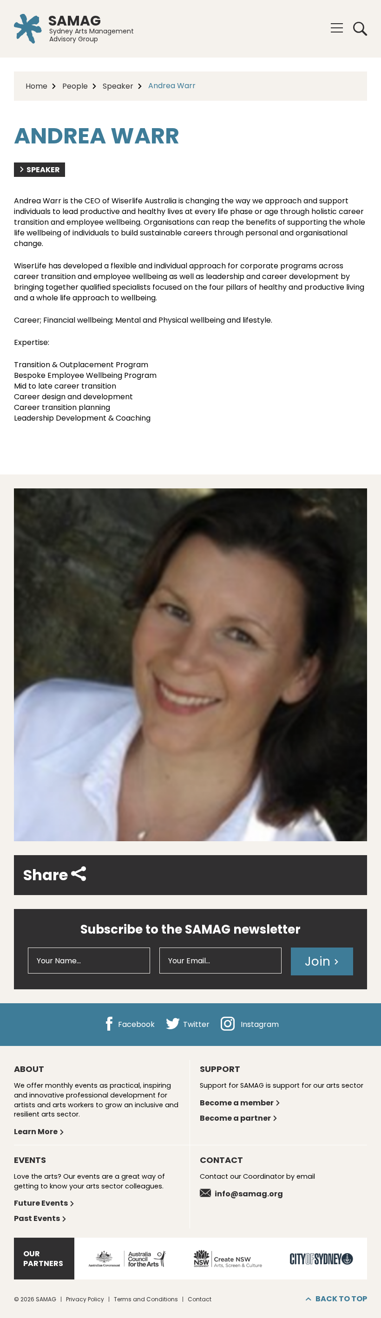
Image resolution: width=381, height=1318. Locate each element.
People (75, 86)
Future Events (41, 1203)
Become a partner (235, 1118)
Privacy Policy (85, 1299)
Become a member (237, 1102)
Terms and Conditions (146, 1299)
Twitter (195, 1024)
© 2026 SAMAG (35, 1299)
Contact (199, 1299)
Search (357, 29)
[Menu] (337, 27)
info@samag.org (249, 1193)
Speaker (118, 86)
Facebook (135, 1024)
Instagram (259, 1024)
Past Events (37, 1218)
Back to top (341, 1298)
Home (36, 86)
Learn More (36, 1131)
